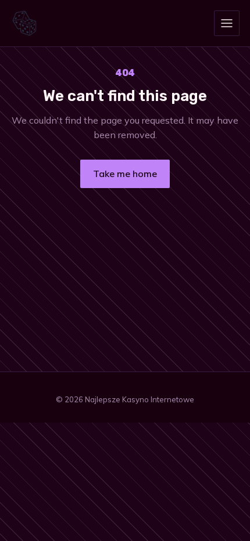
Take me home (125, 173)
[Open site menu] (227, 23)
